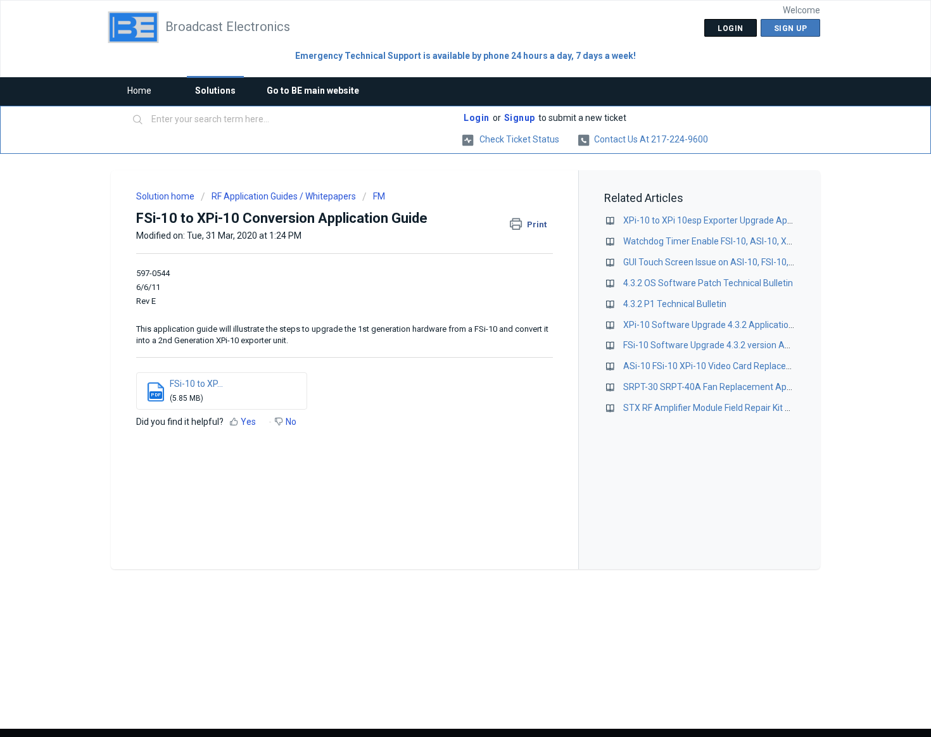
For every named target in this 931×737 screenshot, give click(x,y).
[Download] (442, 202)
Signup (519, 118)
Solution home (166, 196)
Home (139, 90)
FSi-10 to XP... (196, 384)
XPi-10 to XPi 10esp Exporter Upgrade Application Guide (734, 220)
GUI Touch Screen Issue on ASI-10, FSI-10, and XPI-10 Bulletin (744, 262)
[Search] (138, 120)
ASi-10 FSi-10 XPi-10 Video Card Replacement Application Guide (751, 366)
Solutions (215, 90)
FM (379, 196)
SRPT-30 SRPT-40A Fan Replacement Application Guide (734, 387)
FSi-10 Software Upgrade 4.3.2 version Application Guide (735, 345)
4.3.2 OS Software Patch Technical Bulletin (708, 283)
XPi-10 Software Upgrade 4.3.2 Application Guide (720, 325)
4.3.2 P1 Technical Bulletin (674, 304)
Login (477, 118)
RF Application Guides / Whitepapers (284, 196)
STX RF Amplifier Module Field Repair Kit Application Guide (738, 408)
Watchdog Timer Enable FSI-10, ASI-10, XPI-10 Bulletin (731, 241)
